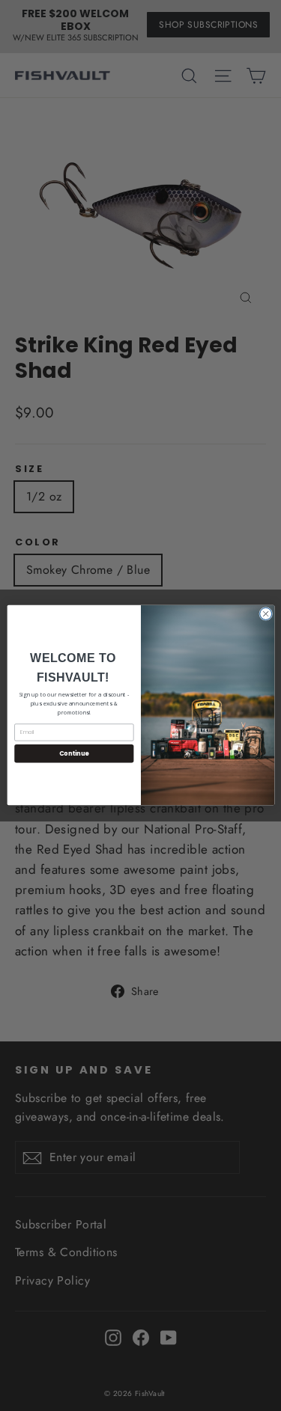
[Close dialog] (265, 614)
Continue (73, 754)
